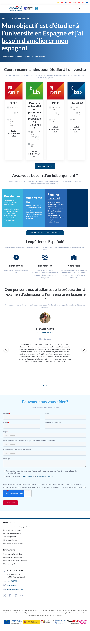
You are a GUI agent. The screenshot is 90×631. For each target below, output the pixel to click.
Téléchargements (9, 537)
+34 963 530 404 (13, 581)
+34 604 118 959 (13, 585)
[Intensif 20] (76, 90)
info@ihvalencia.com (15, 589)
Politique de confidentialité (13, 557)
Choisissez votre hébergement (45, 232)
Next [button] (84, 349)
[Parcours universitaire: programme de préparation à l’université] (34, 90)
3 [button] (46, 385)
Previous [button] (5, 349)
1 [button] (43, 385)
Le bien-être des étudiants (13, 543)
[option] (45, 337)
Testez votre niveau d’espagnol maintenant (19, 527)
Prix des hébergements (12, 533)
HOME (4, 18)
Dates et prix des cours (12, 530)
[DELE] (55, 90)
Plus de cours (45, 166)
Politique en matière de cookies (15, 560)
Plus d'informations (14, 133)
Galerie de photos (10, 540)
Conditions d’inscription (12, 554)
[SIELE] (13, 90)
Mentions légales (9, 564)
